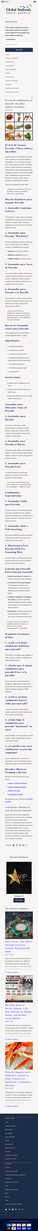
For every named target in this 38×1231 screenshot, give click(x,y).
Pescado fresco (10, 62)
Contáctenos (8, 1178)
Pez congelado (10, 65)
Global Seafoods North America (21, 1221)
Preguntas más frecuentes (11, 1189)
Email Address (10, 39)
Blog (6, 1193)
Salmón (8, 73)
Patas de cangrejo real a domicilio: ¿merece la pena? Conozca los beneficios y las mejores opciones (18, 1078)
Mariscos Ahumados (11, 80)
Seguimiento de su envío (11, 1182)
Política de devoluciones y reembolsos (15, 1175)
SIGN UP (19, 50)
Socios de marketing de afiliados (13, 1204)
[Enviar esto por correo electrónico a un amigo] (26, 845)
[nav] (5, 2)
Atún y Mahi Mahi (11, 69)
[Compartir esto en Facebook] (16, 845)
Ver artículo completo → (12, 972)
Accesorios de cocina (12, 92)
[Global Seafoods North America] (19, 10)
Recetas (7, 1197)
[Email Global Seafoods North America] (23, 1209)
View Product (19, 900)
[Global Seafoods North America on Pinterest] (16, 1209)
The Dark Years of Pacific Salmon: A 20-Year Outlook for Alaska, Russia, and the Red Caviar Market (18, 1012)
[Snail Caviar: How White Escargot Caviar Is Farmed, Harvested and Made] (19, 925)
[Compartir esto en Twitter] (13, 845)
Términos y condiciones (11, 1171)
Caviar (7, 54)
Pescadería (9, 84)
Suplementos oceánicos (12, 88)
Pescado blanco (10, 77)
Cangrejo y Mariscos (12, 58)
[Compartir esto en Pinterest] (19, 845)
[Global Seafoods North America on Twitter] (6, 1209)
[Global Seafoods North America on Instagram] (19, 1209)
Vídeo (6, 1200)
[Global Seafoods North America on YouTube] (13, 1209)
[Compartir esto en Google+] (23, 845)
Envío (6, 1186)
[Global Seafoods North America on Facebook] (9, 1209)
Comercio (7, 1167)
